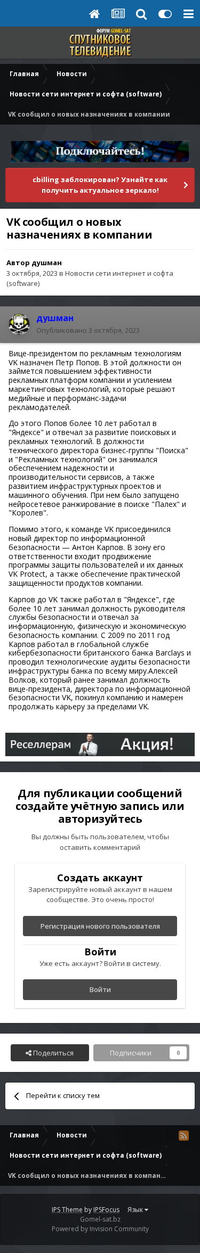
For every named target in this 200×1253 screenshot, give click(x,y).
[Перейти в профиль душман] (19, 324)
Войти (100, 989)
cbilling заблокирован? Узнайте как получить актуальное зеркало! (100, 185)
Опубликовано (88, 330)
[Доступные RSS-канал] (183, 1135)
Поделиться (52, 1053)
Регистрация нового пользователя (100, 926)
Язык (136, 1209)
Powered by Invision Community (100, 1228)
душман (46, 262)
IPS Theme (67, 1209)
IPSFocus (106, 1209)
